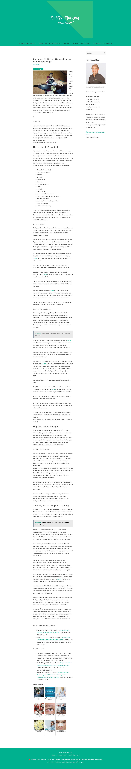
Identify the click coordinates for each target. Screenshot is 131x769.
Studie (35, 258)
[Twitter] (40, 69)
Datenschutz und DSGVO (60, 755)
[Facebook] (35, 69)
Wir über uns (74, 755)
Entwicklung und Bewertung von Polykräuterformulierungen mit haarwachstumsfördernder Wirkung (53, 675)
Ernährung (36, 64)
